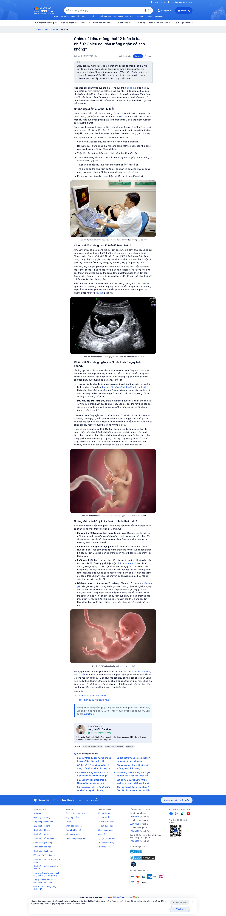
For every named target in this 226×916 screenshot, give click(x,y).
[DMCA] (143, 857)
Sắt (78, 16)
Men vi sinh (130, 16)
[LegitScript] (143, 864)
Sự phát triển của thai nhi (92, 746)
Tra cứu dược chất (106, 822)
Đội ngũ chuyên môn (107, 838)
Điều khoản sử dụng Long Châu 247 (44, 887)
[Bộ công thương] (136, 851)
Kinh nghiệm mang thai (114, 746)
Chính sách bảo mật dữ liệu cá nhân (46, 860)
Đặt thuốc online (73, 834)
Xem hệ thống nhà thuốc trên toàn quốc (68, 800)
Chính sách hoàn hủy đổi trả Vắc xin (45, 867)
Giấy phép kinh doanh (43, 822)
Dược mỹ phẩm (72, 817)
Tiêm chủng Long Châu (76, 838)
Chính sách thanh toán (43, 851)
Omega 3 (65, 16)
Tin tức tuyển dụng (106, 842)
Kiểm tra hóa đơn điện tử (44, 855)
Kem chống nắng (89, 16)
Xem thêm (89, 714)
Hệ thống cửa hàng (41, 817)
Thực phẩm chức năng (75, 813)
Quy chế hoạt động (41, 826)
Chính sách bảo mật (42, 847)
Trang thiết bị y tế (73, 830)
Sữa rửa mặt (118, 16)
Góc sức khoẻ (104, 813)
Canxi (56, 16)
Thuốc (68, 822)
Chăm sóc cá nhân (74, 826)
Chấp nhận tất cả (179, 902)
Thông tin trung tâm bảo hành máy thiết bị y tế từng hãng (46, 874)
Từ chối (179, 909)
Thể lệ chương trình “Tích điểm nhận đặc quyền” (44, 881)
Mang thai (130, 746)
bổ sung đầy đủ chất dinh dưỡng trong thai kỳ (125, 387)
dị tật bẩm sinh (127, 563)
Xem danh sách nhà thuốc (176, 800)
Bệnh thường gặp (105, 830)
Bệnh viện (102, 834)
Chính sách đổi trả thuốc (43, 838)
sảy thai (99, 292)
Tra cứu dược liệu (105, 826)
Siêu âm (123, 116)
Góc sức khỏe (51, 29)
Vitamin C (159, 16)
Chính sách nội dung (42, 834)
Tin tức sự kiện (104, 847)
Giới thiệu (37, 813)
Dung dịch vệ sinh (144, 16)
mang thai (131, 87)
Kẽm (73, 16)
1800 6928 (188, 2)
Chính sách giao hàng (42, 842)
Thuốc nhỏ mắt (104, 16)
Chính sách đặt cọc (41, 830)
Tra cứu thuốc (104, 817)
